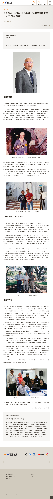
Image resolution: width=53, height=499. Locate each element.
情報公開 (8, 478)
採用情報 (33, 474)
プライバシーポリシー (11, 476)
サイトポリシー (9, 474)
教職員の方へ (33, 476)
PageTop (51, 497)
